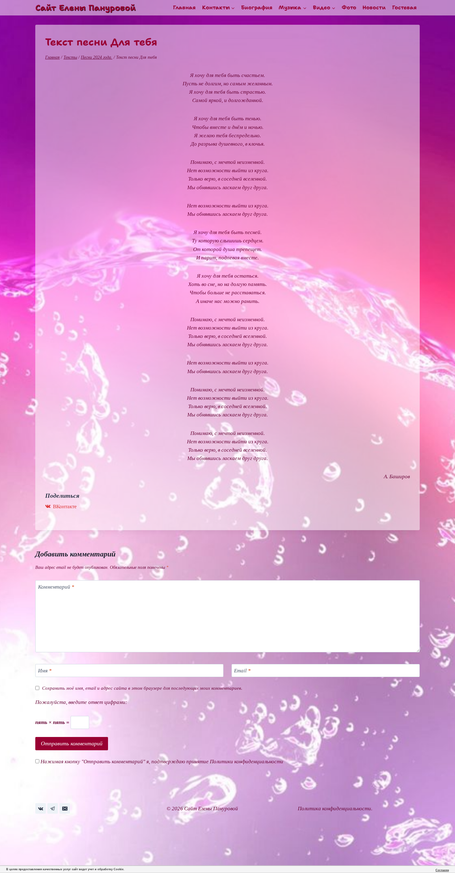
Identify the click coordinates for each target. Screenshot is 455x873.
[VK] (40, 808)
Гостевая (404, 7)
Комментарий (56, 587)
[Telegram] (52, 808)
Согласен (442, 870)
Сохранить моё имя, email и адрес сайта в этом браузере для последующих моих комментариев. (142, 688)
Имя (45, 671)
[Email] (64, 808)
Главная (184, 7)
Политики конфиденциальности (246, 761)
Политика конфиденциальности (334, 808)
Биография (256, 7)
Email (242, 671)
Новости (374, 7)
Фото (349, 7)
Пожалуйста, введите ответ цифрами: (81, 702)
